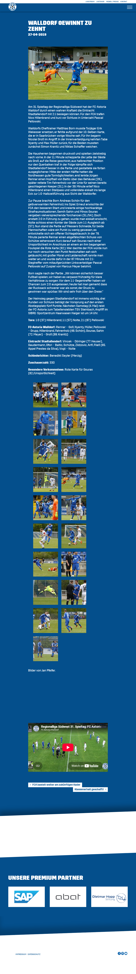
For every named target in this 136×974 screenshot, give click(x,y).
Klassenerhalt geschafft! (89, 789)
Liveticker (100, 1)
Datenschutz (34, 954)
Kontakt (123, 1)
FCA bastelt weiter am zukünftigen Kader (56, 784)
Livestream (90, 1)
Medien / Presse (112, 1)
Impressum (21, 954)
